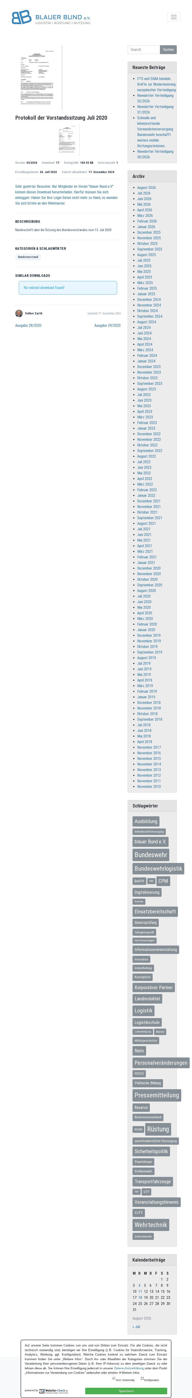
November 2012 (149, 775)
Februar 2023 (147, 423)
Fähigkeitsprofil (144, 932)
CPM (163, 881)
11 (140, 1291)
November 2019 (149, 641)
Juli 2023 (144, 395)
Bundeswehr (151, 855)
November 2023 (149, 372)
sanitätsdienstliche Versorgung (156, 1141)
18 (140, 1297)
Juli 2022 (144, 462)
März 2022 (145, 484)
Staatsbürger (143, 1162)
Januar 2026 (146, 227)
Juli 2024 (144, 327)
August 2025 (146, 255)
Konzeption (143, 977)
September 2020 (149, 585)
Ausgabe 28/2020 (28, 325)
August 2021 (146, 523)
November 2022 (149, 439)
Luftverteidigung (143, 1031)
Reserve (141, 1107)
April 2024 (144, 344)
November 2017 (149, 747)
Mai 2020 (144, 607)
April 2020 (144, 613)
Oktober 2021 (147, 512)
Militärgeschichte (146, 1040)
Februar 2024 (147, 355)
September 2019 (149, 652)
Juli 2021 (144, 529)
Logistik (143, 1010)
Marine (160, 1031)
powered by (31, 1390)
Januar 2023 (146, 428)
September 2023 (149, 383)
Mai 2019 (144, 674)
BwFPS (139, 881)
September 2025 (149, 249)
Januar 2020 (146, 630)
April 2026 (144, 210)
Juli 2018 (144, 725)
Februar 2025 (147, 288)
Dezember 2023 (149, 367)
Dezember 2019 (149, 635)
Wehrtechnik (151, 1225)
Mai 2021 (144, 540)
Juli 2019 (144, 663)
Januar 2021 (146, 562)
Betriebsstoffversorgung (149, 831)
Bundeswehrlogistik (158, 868)
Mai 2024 (144, 339)
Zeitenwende (143, 1236)
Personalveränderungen (161, 1063)
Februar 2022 (147, 490)
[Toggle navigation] (173, 17)
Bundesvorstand (28, 257)
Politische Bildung (148, 1083)
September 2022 (149, 451)
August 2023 (146, 389)
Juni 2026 (144, 199)
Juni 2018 (144, 730)
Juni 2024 (144, 333)
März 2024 (145, 350)
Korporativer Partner (154, 987)
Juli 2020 (144, 596)
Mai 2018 (144, 736)
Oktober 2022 (147, 445)
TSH (137, 1191)
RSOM (138, 1129)
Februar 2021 (147, 557)
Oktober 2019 (147, 646)
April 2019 (144, 680)
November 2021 (149, 506)
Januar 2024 (146, 361)
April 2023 (144, 411)
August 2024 (146, 322)
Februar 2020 (147, 624)
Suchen (168, 49)
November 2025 (149, 238)
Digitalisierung (147, 892)
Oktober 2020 (147, 579)
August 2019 (146, 658)
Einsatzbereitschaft (155, 911)
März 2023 (145, 417)
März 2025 (145, 283)
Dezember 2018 (149, 702)
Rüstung (158, 1129)
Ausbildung (146, 821)
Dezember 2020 (149, 568)
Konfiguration (151, 1380)
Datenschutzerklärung (129, 1368)
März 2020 (145, 618)
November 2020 (149, 574)
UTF (146, 1192)
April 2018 (144, 742)
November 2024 (149, 305)
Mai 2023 (144, 406)
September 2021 (149, 518)
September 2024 (149, 316)
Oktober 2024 (147, 311)
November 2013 (149, 770)
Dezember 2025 (149, 232)
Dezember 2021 (149, 501)
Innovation (141, 959)
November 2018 (149, 708)
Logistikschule (147, 1022)
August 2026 (146, 187)
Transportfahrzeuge (153, 1181)
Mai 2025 (144, 271)
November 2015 (149, 758)
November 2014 (149, 764)
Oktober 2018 (147, 714)
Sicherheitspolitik (151, 1151)
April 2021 (144, 546)
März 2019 (145, 686)
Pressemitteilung (157, 1095)
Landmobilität (147, 999)
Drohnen (139, 901)
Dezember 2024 (149, 299)
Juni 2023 (144, 400)
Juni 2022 (144, 467)
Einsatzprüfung (146, 922)
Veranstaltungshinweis (157, 1202)
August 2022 (146, 456)
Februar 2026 (147, 221)
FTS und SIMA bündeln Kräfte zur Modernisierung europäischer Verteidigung (156, 84)
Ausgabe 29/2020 (107, 325)
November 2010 (149, 786)
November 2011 (149, 781)
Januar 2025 (146, 294)
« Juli (136, 1327)
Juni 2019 (144, 669)
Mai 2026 (144, 204)
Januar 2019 (146, 697)
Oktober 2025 (147, 243)
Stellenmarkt (143, 1171)
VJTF (139, 1212)
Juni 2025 (144, 266)
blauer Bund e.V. (150, 842)
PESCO (139, 1073)
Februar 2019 (147, 691)
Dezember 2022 (149, 434)
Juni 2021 (144, 534)
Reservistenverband (148, 1117)
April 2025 (144, 277)
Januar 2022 (146, 495)
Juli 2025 (144, 260)
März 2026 (145, 215)
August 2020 (146, 590)
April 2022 (144, 478)
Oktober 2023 (147, 378)
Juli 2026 (144, 193)
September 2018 (149, 719)
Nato (139, 1051)
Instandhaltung (143, 968)
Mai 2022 (144, 473)
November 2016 (149, 753)
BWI (151, 881)
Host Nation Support (145, 940)
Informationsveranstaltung (156, 949)
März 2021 (145, 551)
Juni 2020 (144, 602)
